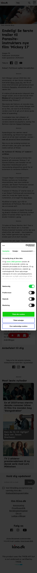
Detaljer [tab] (15, 251)
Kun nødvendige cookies (18, 326)
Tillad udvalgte (18, 320)
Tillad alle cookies (18, 314)
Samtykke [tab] (5, 251)
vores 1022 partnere (14, 261)
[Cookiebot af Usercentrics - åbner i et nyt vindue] (26, 245)
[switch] (32, 292)
